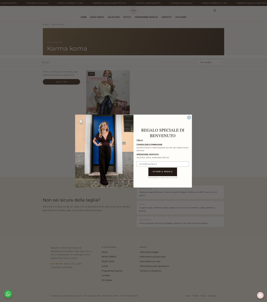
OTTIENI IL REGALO (163, 171)
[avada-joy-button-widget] (260, 295)
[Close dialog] (189, 117)
